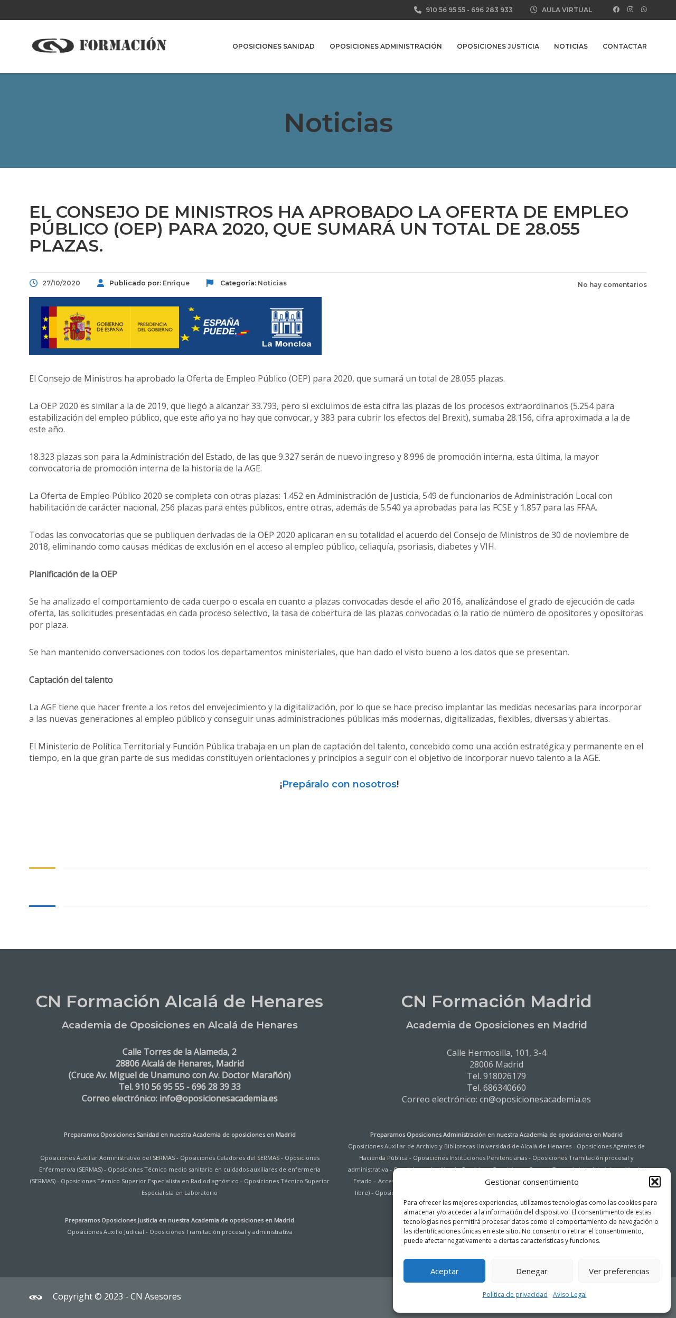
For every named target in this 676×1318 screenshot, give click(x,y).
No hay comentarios (611, 285)
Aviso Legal (570, 1294)
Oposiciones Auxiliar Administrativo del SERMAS (107, 1158)
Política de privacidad (515, 1294)
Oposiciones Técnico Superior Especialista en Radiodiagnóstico (150, 1181)
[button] (655, 1181)
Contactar (625, 46)
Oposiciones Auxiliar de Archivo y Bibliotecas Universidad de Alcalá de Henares (459, 1146)
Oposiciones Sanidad (273, 46)
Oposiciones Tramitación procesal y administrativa (221, 1232)
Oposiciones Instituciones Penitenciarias (470, 1158)
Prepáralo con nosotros (339, 784)
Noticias (571, 46)
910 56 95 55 (445, 10)
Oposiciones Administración (386, 46)
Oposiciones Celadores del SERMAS (229, 1158)
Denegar (532, 1271)
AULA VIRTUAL (567, 10)
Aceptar (444, 1271)
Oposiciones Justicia (498, 46)
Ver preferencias (619, 1271)
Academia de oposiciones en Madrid (244, 1134)
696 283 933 (492, 10)
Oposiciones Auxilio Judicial (105, 1232)
